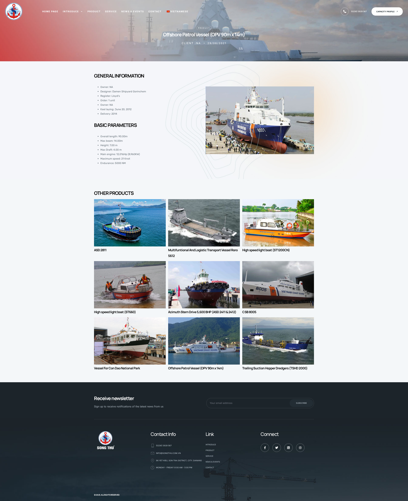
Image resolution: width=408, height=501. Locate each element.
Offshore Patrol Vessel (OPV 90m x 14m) (196, 368)
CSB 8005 (249, 312)
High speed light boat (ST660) (115, 312)
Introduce (71, 11)
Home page (50, 11)
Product (94, 11)
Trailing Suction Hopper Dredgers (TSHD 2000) (274, 368)
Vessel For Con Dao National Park (117, 368)
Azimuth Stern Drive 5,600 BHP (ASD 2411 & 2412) (202, 312)
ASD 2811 (100, 250)
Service (111, 11)
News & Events (132, 11)
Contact (154, 11)
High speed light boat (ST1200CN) (266, 250)
